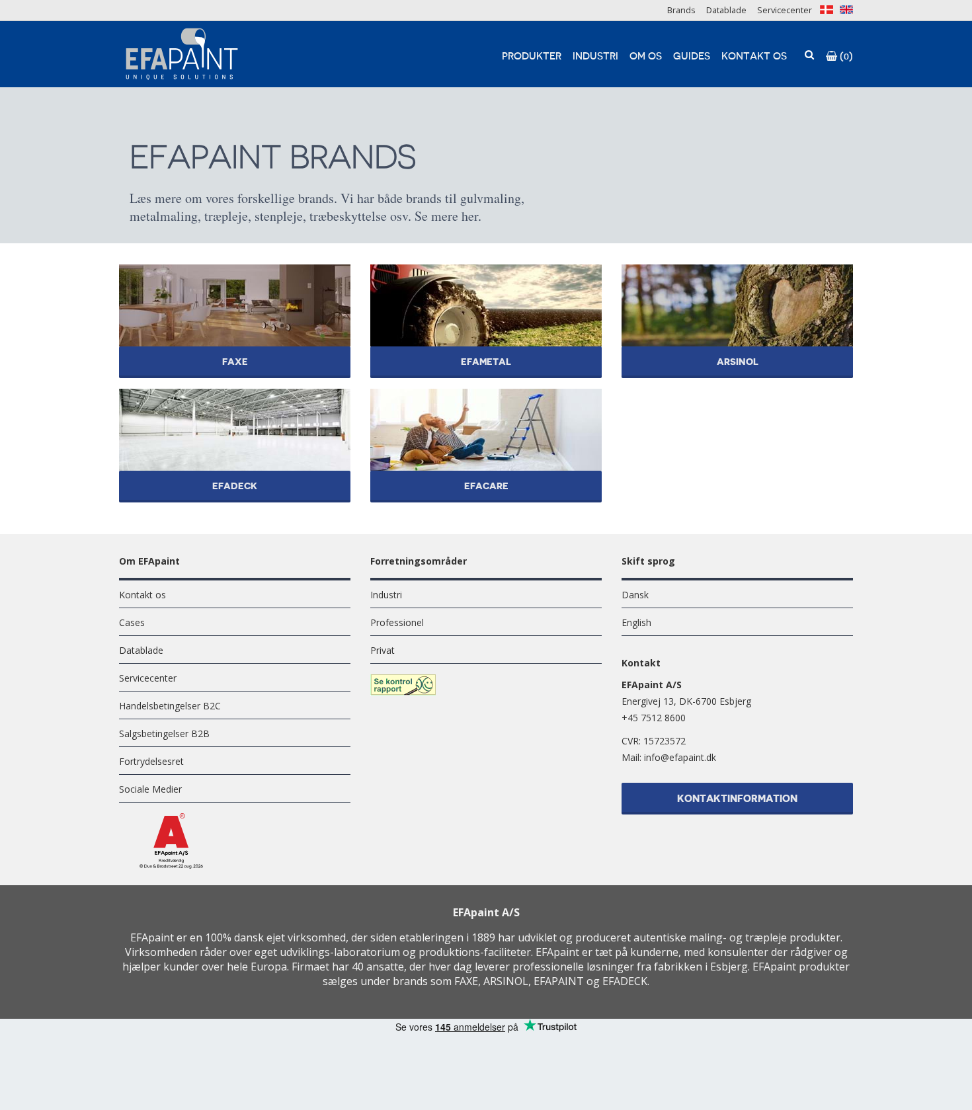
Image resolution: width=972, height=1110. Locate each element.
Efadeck (235, 481)
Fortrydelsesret (151, 761)
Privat (382, 650)
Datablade (726, 10)
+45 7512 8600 (654, 717)
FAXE (234, 357)
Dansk (635, 594)
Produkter (531, 56)
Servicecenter (784, 10)
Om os (645, 56)
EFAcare (486, 481)
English (636, 622)
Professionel (397, 622)
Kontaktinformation (737, 799)
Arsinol (737, 357)
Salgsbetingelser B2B (164, 733)
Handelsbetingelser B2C (170, 705)
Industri (595, 56)
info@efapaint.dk (680, 757)
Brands (681, 10)
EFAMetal (486, 357)
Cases (132, 622)
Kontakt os (754, 56)
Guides (691, 56)
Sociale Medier (150, 789)
